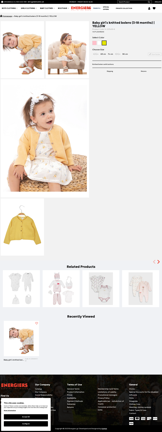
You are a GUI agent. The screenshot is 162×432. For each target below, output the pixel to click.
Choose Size (98, 49)
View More (21, 301)
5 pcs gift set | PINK (61, 298)
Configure (26, 424)
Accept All (26, 417)
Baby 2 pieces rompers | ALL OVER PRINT (141, 298)
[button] (158, 261)
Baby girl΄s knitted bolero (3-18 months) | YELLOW (14, 360)
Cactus (104, 429)
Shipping (110, 71)
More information (10, 410)
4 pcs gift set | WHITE (21, 298)
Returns (143, 71)
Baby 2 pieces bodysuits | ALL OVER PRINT (101, 298)
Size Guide (156, 54)
